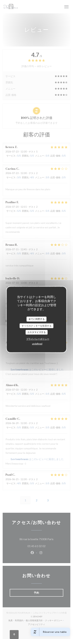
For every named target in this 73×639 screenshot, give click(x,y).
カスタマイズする (36, 332)
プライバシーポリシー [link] (37, 338)
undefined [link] (37, 343)
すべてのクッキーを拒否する (37, 325)
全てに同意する (37, 319)
